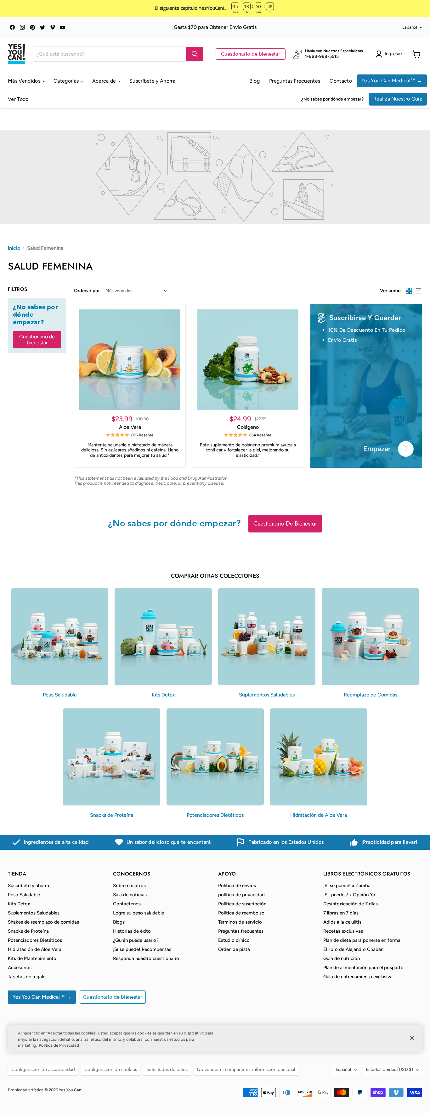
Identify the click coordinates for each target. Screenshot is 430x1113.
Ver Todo (18, 99)
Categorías (67, 81)
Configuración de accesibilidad (43, 1069)
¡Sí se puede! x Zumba (347, 885)
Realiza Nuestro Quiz (397, 99)
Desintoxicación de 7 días (350, 904)
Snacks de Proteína (28, 931)
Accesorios (19, 967)
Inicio (14, 248)
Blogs (119, 922)
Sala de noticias (130, 894)
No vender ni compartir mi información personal (246, 1069)
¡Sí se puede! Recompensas (142, 949)
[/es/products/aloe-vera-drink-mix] (129, 359)
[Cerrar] (412, 1038)
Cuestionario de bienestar (250, 54)
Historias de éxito (132, 931)
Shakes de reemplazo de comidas (43, 922)
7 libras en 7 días (341, 913)
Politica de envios (237, 885)
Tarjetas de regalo (27, 976)
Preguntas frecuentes (240, 931)
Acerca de (104, 81)
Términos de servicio (240, 922)
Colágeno (248, 427)
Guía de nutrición (341, 958)
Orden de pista (234, 949)
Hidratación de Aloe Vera (34, 949)
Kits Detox (19, 904)
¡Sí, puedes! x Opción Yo (349, 894)
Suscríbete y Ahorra (152, 81)
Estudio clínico (234, 940)
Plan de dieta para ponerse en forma (361, 940)
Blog (254, 81)
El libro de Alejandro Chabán (353, 949)
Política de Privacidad (59, 1045)
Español (409, 27)
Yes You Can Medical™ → (391, 81)
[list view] (417, 290)
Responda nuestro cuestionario (146, 958)
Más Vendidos (25, 81)
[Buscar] (194, 54)
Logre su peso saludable (138, 913)
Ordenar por (87, 290)
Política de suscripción (242, 904)
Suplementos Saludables (33, 913)
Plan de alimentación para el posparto (363, 967)
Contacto (341, 81)
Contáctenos (127, 904)
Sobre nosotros (129, 885)
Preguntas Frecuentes (294, 81)
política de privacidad (241, 894)
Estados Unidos (389, 1069)
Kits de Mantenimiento (32, 958)
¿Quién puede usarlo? (136, 940)
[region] (215, 1038)
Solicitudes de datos (167, 1069)
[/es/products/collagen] (247, 359)
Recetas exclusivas (343, 931)
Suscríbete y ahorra (28, 885)
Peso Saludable (24, 894)
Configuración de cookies (110, 1069)
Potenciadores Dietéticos (35, 940)
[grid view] (409, 290)
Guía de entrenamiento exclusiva (358, 976)
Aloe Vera (130, 427)
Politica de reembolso (241, 913)
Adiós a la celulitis (342, 922)
